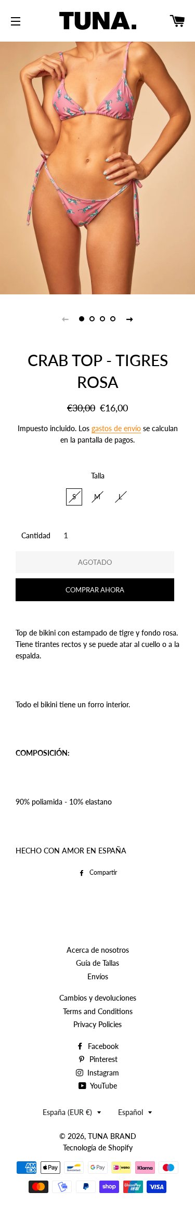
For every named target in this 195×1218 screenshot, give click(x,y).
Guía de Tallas (97, 962)
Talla (98, 475)
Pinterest (102, 1059)
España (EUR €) (67, 1112)
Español (130, 1112)
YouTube (102, 1085)
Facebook (102, 1046)
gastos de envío (116, 428)
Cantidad (35, 535)
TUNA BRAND (112, 1136)
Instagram (102, 1072)
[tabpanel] (97, 166)
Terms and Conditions (98, 1011)
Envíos (97, 976)
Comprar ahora (95, 590)
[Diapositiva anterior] (65, 318)
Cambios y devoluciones (97, 997)
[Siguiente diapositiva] (130, 318)
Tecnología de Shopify (98, 1147)
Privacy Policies (97, 1024)
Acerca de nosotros (98, 949)
